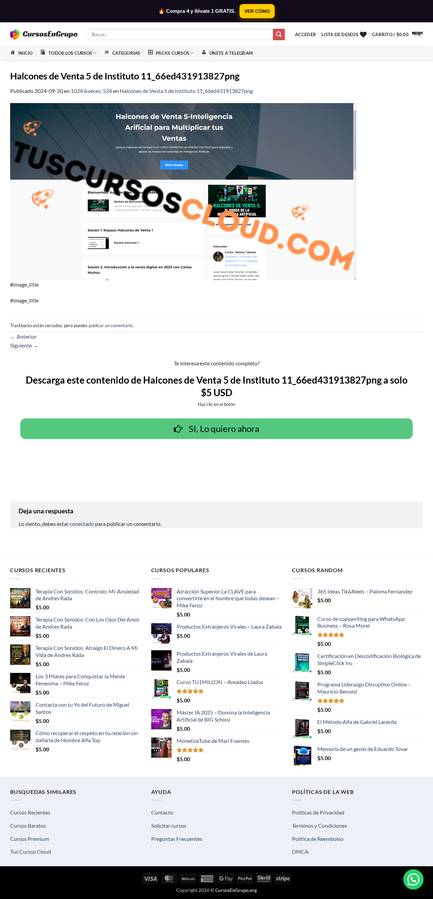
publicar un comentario (111, 325)
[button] (305, 34)
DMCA (300, 851)
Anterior (23, 336)
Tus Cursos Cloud (30, 851)
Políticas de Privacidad (318, 812)
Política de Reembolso (317, 838)
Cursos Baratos (28, 825)
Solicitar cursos (168, 825)
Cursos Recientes (30, 812)
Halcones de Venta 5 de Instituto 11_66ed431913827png (186, 91)
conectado (82, 523)
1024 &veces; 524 (91, 91)
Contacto (162, 812)
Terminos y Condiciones (319, 825)
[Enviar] (278, 34)
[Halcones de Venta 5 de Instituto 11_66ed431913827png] (183, 191)
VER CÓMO (257, 11)
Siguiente (24, 345)
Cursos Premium (29, 838)
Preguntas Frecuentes (176, 838)
